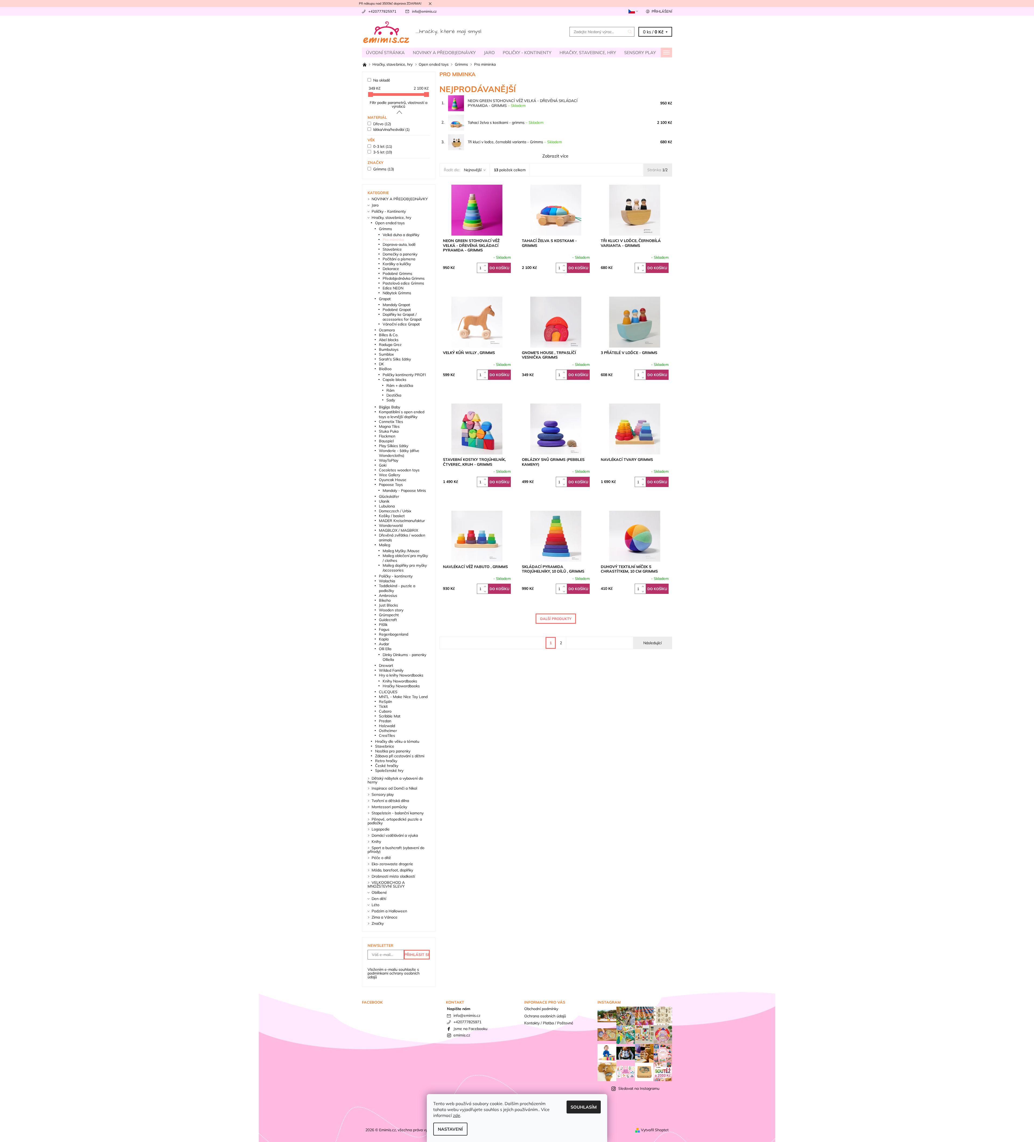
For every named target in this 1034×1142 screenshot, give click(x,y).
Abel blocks (389, 339)
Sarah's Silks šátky (395, 359)
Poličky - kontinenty (396, 576)
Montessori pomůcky (389, 806)
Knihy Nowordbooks (400, 681)
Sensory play (640, 52)
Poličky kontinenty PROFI (404, 374)
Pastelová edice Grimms (403, 283)
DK (381, 364)
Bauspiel (386, 441)
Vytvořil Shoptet (655, 1129)
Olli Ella (385, 648)
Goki (382, 465)
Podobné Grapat (397, 309)
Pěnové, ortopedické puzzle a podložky (395, 821)
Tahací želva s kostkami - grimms (505, 122)
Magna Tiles (389, 426)
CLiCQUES (388, 691)
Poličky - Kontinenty (527, 52)
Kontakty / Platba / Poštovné (548, 1023)
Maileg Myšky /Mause (401, 550)
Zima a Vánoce (384, 917)
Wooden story (391, 610)
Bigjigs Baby (389, 407)
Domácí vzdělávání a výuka (395, 835)
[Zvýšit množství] (486, 265)
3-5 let (382, 152)
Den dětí (379, 898)
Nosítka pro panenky (392, 751)
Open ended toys (390, 222)
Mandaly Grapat (396, 304)
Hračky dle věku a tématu (397, 741)
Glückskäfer (389, 496)
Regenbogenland (393, 634)
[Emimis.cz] (423, 31)
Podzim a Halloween (389, 911)
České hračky (386, 765)
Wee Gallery (389, 474)
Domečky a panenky (400, 254)
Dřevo (382, 123)
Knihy (376, 841)
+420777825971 (382, 11)
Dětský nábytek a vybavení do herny (395, 780)
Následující (652, 642)
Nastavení (450, 1129)
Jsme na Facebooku (470, 1028)
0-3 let (382, 146)
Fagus (384, 629)
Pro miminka (393, 239)
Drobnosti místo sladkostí (393, 876)
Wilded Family (391, 670)
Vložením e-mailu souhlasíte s (394, 973)
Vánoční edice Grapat (401, 324)
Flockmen (387, 436)
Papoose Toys (391, 484)
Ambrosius (388, 595)
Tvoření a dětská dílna (390, 800)
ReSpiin (385, 701)
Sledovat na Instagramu (638, 1088)
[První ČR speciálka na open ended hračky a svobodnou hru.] (365, 64)
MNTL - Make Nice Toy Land (403, 696)
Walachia (387, 581)
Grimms (383, 169)
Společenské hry (389, 770)
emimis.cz (461, 1035)
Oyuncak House (392, 479)
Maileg (384, 544)
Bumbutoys (389, 349)
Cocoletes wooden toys (399, 470)
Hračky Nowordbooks (401, 686)
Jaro (489, 52)
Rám (390, 390)
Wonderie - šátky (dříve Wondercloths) (399, 453)
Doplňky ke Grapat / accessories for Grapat (402, 317)
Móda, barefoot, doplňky (392, 870)
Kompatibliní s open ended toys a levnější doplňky (401, 414)
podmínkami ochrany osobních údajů (394, 975)
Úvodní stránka (385, 52)
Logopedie (381, 829)
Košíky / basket (392, 515)
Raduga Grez (390, 344)
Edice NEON (393, 288)
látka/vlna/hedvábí (391, 129)
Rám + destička (399, 385)
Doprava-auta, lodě (399, 244)
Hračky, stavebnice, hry (588, 52)
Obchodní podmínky (541, 1008)
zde (456, 1115)
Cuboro (385, 711)
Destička (393, 395)
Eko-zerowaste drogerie (392, 863)
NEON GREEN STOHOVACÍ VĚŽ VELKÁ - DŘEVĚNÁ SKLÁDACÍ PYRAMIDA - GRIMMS (523, 103)
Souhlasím (584, 1107)
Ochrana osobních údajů (545, 1016)
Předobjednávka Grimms (404, 278)
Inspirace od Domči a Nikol (394, 788)
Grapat (385, 298)
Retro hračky (386, 760)
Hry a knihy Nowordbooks (401, 675)
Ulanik (384, 501)
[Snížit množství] (486, 270)
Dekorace (391, 268)
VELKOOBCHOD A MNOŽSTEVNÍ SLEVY (386, 884)
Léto (375, 904)
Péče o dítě (381, 857)
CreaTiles (387, 735)
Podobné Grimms (397, 273)
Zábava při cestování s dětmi (399, 756)
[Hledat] (630, 32)
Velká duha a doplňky (401, 234)
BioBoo (385, 368)
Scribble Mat (389, 716)
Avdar (384, 644)
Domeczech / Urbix (395, 511)
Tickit (383, 706)
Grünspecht (389, 614)
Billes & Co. (388, 334)
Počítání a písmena (399, 259)
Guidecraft (388, 619)
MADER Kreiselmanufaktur (402, 520)
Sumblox (386, 354)
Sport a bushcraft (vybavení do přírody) (396, 849)
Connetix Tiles (391, 421)
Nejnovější (472, 169)
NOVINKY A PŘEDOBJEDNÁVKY (444, 52)
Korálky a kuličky (397, 263)
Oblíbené (379, 892)
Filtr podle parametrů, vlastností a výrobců (398, 104)
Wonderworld (391, 525)
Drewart (386, 665)
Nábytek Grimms (397, 292)
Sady (390, 400)
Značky (378, 923)
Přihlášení (662, 11)
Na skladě (381, 80)
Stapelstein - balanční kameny (398, 813)
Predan (385, 721)
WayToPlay (388, 460)
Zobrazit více (555, 156)
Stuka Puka (389, 431)
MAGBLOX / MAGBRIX (398, 530)
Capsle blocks (394, 379)
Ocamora (387, 330)
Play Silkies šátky (393, 445)
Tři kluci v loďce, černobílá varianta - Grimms (515, 141)
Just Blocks (388, 605)
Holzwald (387, 725)
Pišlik (383, 624)
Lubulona (387, 506)
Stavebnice (392, 249)
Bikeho (385, 600)
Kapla (384, 639)
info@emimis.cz (424, 11)
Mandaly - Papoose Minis (404, 490)
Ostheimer (388, 730)
